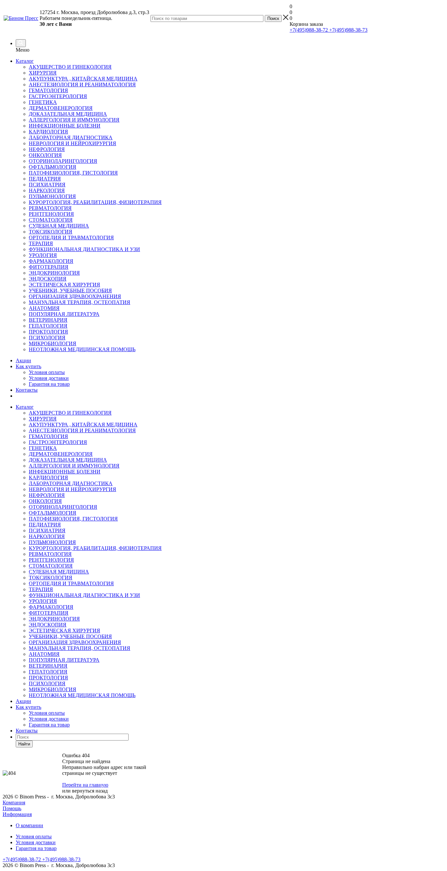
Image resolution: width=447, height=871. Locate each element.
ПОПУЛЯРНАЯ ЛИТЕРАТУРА (64, 660)
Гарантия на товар (49, 384)
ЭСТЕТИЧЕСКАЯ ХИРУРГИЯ (64, 630)
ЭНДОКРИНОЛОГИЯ (54, 619)
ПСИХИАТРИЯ (47, 530)
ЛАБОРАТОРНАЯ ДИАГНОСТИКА (71, 483)
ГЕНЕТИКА (43, 448)
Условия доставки (49, 378)
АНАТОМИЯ (44, 654)
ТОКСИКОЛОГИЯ (50, 577)
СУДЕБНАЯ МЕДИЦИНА (59, 571)
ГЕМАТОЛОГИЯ (48, 436)
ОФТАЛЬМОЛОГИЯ (52, 513)
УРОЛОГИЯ (43, 601)
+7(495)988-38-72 (309, 30)
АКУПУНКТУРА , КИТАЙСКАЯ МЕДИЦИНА (83, 424)
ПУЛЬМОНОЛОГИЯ (52, 542)
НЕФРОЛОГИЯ (47, 495)
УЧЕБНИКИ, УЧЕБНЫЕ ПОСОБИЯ (70, 636)
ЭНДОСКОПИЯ (47, 624)
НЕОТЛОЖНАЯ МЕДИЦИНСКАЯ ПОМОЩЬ (82, 695)
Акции (23, 360)
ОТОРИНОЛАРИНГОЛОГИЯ (63, 507)
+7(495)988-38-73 (347, 30)
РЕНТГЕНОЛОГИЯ (51, 560)
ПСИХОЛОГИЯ (47, 683)
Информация (17, 814)
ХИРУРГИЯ (43, 418)
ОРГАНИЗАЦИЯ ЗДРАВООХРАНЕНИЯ (75, 642)
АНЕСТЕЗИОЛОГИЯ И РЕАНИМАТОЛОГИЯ (82, 430)
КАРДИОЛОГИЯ (48, 477)
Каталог (25, 61)
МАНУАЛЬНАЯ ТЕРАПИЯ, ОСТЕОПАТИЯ (79, 648)
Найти (24, 744)
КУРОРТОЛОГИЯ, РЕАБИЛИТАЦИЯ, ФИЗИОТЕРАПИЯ (95, 548)
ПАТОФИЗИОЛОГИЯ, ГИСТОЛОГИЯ (73, 518)
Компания (14, 802)
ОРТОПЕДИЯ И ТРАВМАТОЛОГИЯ (71, 583)
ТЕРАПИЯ (41, 589)
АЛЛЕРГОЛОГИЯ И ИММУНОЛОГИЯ (74, 466)
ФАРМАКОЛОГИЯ (51, 607)
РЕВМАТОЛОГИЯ (50, 554)
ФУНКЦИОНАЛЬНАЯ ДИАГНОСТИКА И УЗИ (84, 595)
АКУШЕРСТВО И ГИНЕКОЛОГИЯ (70, 413)
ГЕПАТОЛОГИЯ (48, 672)
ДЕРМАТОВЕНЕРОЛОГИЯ (61, 454)
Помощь (12, 808)
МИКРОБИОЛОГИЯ (52, 689)
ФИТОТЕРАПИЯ (48, 613)
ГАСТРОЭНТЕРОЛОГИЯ (58, 442)
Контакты (27, 390)
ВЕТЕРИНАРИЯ (48, 666)
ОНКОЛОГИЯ (45, 501)
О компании (29, 825)
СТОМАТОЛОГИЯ (51, 566)
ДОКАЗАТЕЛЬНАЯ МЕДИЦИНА (68, 460)
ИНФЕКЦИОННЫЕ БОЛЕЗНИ (64, 471)
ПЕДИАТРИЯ (45, 524)
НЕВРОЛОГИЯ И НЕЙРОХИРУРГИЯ (72, 489)
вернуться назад (90, 791)
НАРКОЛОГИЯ (47, 536)
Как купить (28, 366)
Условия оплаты (47, 372)
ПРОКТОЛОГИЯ (48, 677)
